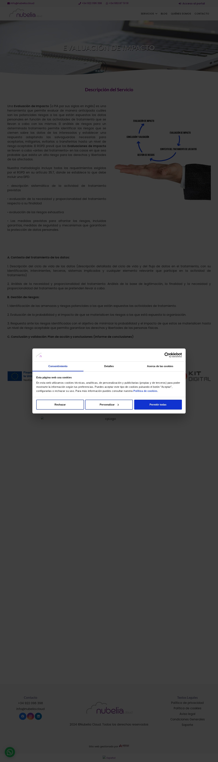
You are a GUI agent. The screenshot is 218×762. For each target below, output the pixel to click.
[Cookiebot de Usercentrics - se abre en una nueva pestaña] (167, 355)
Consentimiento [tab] (57, 366)
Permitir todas (158, 404)
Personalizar (107, 404)
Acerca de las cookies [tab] (160, 366)
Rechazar (60, 404)
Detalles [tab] (109, 366)
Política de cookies (145, 390)
